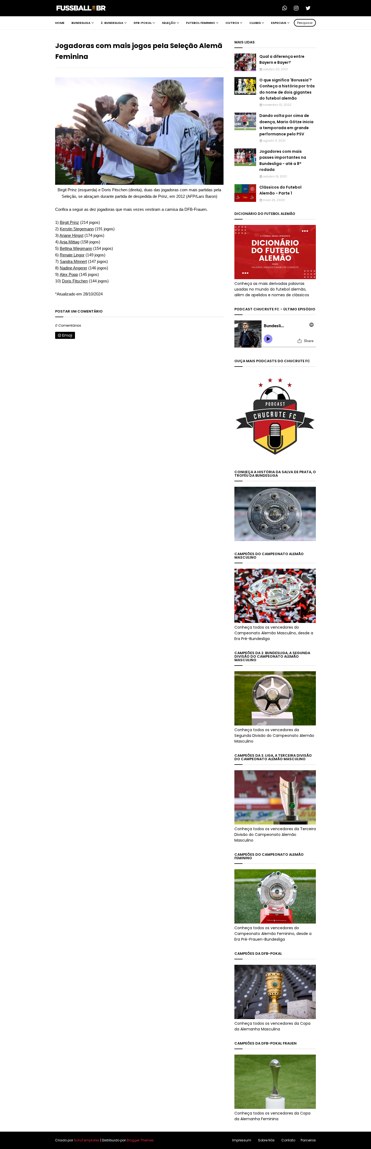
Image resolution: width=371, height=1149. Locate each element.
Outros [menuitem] (232, 23)
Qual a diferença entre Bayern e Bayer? (281, 59)
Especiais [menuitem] (278, 23)
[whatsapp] (286, 8)
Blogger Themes (140, 1140)
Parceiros (308, 1140)
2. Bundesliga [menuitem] (112, 23)
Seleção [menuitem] (169, 23)
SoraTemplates (86, 1140)
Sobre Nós (266, 1140)
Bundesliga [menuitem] (80, 23)
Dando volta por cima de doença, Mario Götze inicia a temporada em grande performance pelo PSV (286, 124)
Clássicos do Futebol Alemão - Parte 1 (280, 190)
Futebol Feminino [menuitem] (200, 23)
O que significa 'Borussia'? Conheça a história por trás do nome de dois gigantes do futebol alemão (287, 89)
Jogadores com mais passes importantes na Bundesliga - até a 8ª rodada (282, 160)
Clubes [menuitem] (255, 23)
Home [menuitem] (59, 23)
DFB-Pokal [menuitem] (143, 23)
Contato (288, 1140)
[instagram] (298, 8)
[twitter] (310, 8)
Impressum (241, 1140)
